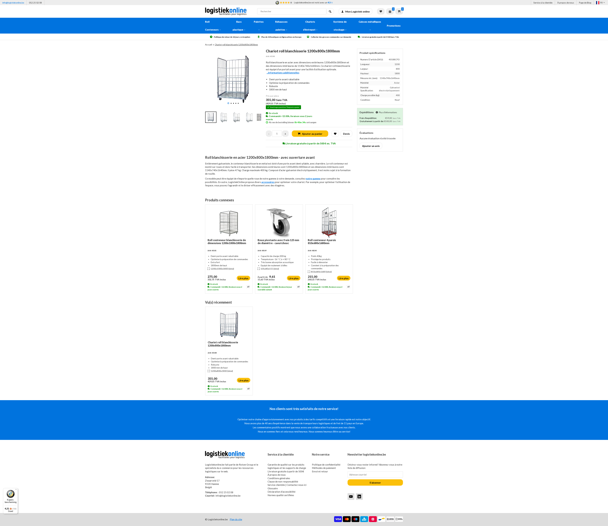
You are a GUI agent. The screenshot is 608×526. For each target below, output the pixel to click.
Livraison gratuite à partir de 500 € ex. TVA (310, 143)
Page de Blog (585, 2)
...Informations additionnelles (283, 72)
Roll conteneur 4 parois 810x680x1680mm (322, 242)
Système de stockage (340, 25)
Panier (399, 11)
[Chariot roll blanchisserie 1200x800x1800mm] (229, 325)
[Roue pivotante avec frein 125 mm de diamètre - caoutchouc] (279, 223)
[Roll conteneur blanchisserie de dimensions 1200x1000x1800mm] (229, 223)
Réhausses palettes (281, 25)
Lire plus (243, 278)
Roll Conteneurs (212, 25)
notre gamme (313, 178)
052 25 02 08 (35, 2)
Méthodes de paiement (324, 467)
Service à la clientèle (542, 2)
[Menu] (16, 490)
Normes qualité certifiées (281, 495)
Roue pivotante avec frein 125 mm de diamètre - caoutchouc (278, 242)
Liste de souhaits (381, 11)
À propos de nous (565, 2)
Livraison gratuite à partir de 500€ (286, 471)
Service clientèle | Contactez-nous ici (287, 484)
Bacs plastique (238, 25)
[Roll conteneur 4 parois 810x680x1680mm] (329, 223)
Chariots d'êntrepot (309, 25)
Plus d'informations (388, 112)
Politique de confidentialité (326, 464)
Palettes (259, 21)
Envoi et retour (320, 471)
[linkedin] (359, 496)
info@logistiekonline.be (13, 2)
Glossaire (273, 488)
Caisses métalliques (370, 21)
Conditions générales (279, 478)
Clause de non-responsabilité (283, 481)
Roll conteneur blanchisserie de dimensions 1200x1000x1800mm (227, 242)
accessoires (267, 182)
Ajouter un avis (371, 145)
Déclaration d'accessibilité (281, 491)
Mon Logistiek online (357, 11)
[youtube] (351, 496)
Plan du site (236, 519)
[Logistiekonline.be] (229, 11)
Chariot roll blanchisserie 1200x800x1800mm (223, 344)
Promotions (394, 25)
